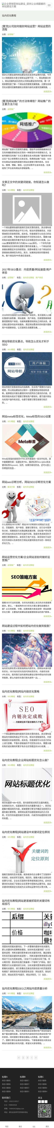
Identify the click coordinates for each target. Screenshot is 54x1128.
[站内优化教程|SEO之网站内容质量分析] (27, 1012)
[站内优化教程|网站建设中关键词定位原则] (27, 856)
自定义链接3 (6, 1088)
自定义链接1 (6, 1081)
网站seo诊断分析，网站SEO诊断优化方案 (26, 482)
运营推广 (11, 34)
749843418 (13, 1105)
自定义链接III (42, 1088)
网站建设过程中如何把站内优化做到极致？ (27, 626)
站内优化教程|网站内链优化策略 (20, 691)
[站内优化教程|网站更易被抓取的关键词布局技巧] (27, 928)
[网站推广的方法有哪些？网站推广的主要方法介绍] (27, 130)
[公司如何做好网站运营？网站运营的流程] (27, 55)
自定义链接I (42, 1081)
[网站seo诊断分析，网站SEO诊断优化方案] (27, 506)
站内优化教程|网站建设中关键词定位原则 (26, 832)
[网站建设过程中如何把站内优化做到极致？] (27, 650)
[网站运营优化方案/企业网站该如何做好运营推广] (27, 584)
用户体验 (39, 277)
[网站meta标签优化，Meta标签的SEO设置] (27, 440)
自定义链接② (24, 1084)
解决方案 (11, 487)
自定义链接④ (24, 1091)
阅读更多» (48, 91)
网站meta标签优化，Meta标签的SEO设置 (26, 416)
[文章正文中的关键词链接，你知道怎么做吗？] (27, 209)
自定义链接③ (24, 1088)
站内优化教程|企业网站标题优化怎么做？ (26, 760)
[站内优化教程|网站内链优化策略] (27, 715)
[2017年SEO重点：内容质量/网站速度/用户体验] (27, 297)
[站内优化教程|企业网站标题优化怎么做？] (27, 784)
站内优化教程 (28, 190)
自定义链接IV (42, 1091)
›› (36, 1057)
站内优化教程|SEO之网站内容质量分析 (24, 988)
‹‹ (18, 1057)
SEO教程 (11, 190)
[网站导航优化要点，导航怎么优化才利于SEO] (27, 368)
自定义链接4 (6, 1091)
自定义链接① (24, 1081)
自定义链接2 (6, 1084)
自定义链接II (42, 1084)
